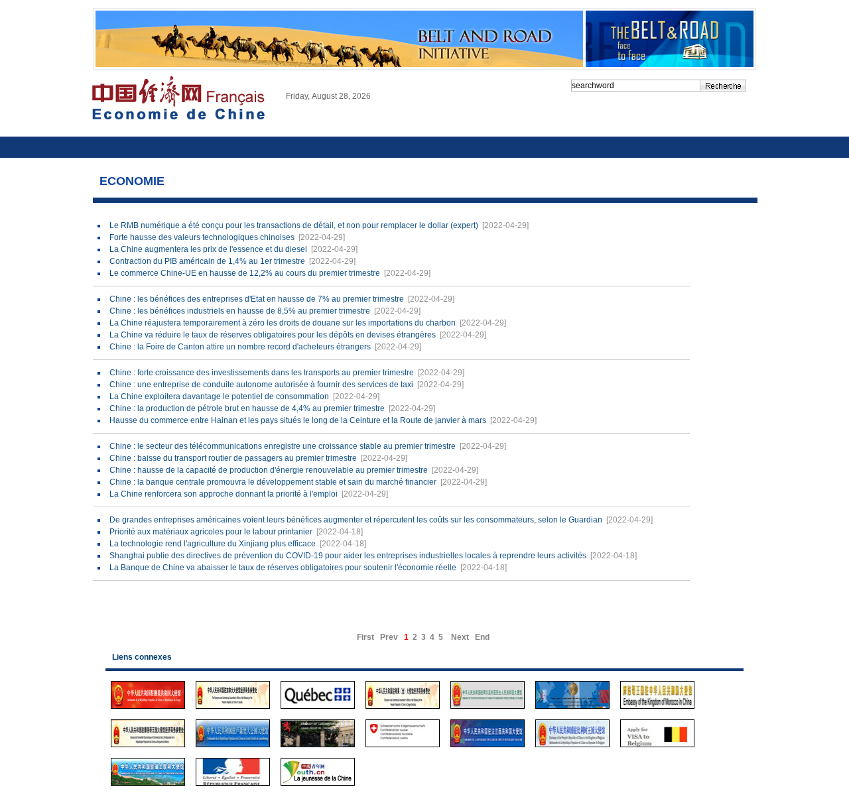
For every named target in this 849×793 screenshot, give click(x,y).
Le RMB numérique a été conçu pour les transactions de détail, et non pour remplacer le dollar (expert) (293, 225)
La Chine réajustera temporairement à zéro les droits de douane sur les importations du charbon (282, 323)
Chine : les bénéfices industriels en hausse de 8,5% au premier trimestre (239, 311)
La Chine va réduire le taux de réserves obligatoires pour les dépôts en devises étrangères (272, 334)
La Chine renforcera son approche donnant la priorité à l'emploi (223, 494)
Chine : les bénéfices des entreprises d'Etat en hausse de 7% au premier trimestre (256, 299)
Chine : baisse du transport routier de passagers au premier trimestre (233, 458)
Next (460, 637)
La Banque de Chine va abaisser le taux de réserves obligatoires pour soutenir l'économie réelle (282, 567)
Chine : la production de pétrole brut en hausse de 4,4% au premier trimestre (247, 408)
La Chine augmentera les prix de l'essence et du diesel (208, 249)
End (482, 637)
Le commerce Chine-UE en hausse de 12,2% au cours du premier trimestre (244, 273)
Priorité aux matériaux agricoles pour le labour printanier (210, 531)
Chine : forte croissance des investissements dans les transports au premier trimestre (261, 372)
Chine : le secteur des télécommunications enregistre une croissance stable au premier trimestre (282, 446)
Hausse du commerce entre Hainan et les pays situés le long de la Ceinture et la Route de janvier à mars (297, 420)
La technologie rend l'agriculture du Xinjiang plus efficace (212, 543)
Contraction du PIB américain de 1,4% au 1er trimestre (207, 261)
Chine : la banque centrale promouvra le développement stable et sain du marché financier (272, 482)
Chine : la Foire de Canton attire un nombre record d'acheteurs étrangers (240, 346)
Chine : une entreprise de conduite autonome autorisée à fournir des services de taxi (261, 384)
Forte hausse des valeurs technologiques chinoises (201, 237)
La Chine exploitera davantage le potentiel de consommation (219, 396)
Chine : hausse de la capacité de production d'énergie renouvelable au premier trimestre (268, 470)
